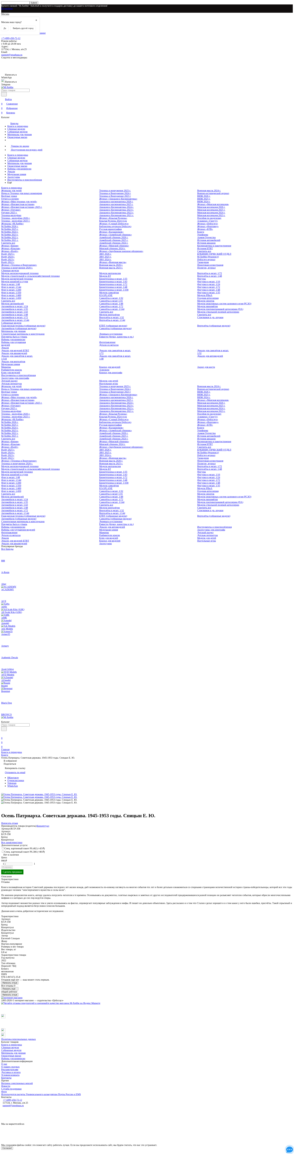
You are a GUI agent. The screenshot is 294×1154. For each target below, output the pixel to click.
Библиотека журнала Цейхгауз (115, 226)
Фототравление (107, 342)
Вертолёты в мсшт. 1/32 (111, 317)
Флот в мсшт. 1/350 (11, 292)
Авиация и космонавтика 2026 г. (116, 201)
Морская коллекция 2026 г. (211, 207)
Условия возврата (10, 1075)
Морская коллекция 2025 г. (211, 210)
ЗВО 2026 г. (105, 254)
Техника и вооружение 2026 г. (17, 267)
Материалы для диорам (19, 134)
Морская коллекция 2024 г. (211, 212)
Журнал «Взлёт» (9, 251)
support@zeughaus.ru (11, 54)
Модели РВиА (204, 295)
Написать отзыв (9, 983)
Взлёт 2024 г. (8, 256)
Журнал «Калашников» (111, 232)
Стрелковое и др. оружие (210, 317)
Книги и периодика (17, 126)
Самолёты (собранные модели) (115, 328)
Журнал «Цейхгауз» (207, 223)
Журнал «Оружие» (11, 210)
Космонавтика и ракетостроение (214, 245)
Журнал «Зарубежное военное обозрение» (121, 251)
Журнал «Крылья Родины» (113, 218)
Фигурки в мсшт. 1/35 (208, 292)
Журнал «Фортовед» (208, 226)
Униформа (202, 234)
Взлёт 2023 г (7, 259)
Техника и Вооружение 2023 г (115, 196)
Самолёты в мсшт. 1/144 (111, 309)
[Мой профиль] (3, 734)
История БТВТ (205, 248)
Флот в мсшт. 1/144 (11, 287)
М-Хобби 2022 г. (9, 237)
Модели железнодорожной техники (20, 273)
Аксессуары (13, 177)
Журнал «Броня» (10, 245)
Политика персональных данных (18, 1039)
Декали (11, 171)
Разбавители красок (11, 369)
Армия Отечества (206, 237)
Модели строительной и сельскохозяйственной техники (30, 276)
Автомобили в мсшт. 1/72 (14, 317)
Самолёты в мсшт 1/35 (111, 301)
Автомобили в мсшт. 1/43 (14, 312)
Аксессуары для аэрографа (15, 378)
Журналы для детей (11, 190)
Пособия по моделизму (209, 218)
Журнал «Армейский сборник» (115, 234)
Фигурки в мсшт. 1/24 (208, 284)
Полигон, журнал (206, 267)
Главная (5, 749)
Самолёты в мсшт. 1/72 (111, 306)
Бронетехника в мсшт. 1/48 (113, 287)
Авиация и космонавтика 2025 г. (116, 204)
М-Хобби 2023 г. (9, 234)
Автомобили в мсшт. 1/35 (14, 309)
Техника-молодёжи (11, 215)
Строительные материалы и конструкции (23, 334)
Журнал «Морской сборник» (114, 245)
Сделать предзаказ (12, 872)
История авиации (206, 243)
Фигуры (201, 278)
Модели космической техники (17, 278)
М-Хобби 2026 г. (9, 226)
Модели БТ (105, 276)
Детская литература (11, 383)
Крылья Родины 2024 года (113, 221)
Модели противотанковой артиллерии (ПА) (220, 309)
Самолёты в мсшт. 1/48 (111, 303)
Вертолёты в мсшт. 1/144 (112, 320)
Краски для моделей (109, 367)
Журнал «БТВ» (205, 229)
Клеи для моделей (10, 372)
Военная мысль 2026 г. (111, 265)
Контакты (6, 1077)
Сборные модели (16, 129)
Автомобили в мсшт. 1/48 (14, 314)
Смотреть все (8, 243)
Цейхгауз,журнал (206, 259)
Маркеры (6, 367)
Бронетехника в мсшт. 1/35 (113, 278)
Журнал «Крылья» (10, 248)
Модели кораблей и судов (14, 281)
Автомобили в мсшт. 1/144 (15, 320)
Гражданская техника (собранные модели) (23, 325)
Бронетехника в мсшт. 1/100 (113, 289)
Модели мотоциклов (110, 273)
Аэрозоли (104, 369)
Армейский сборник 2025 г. (113, 240)
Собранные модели (17, 131)
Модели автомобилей (12, 303)
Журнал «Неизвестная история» (18, 204)
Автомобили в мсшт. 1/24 (14, 306)
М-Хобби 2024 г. (9, 232)
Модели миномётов (207, 306)
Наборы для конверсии (19, 168)
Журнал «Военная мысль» (112, 262)
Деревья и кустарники (111, 334)
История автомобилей (208, 240)
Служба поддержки (11, 1089)
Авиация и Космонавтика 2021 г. (116, 215)
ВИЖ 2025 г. (203, 198)
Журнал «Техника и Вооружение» (19, 265)
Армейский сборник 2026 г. (113, 237)
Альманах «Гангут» (207, 221)
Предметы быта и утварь (14, 336)
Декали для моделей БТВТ (15, 350)
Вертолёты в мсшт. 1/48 (209, 276)
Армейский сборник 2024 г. (113, 243)
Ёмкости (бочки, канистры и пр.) (116, 336)
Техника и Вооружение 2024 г (115, 193)
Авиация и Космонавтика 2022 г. (116, 212)
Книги (200, 232)
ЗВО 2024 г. (105, 259)
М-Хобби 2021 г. (9, 240)
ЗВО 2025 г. (105, 256)
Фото (4, 1091)
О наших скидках (10, 1066)
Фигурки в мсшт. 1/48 (208, 289)
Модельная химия (16, 174)
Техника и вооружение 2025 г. (115, 190)
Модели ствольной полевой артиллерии (218, 312)
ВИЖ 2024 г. (203, 201)
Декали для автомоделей (210, 356)
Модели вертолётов (109, 314)
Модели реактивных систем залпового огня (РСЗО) (224, 303)
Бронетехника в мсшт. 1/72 (113, 284)
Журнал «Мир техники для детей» (19, 201)
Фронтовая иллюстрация (210, 265)
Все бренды (7, 549)
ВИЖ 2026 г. (203, 196)
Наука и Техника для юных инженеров (21, 193)
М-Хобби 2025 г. (9, 229)
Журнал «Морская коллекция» (213, 204)
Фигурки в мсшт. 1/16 (208, 281)
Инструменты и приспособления (24, 179)
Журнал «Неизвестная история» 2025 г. (21, 207)
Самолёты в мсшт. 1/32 (111, 298)
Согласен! (7, 1148)
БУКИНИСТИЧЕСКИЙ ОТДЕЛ (214, 254)
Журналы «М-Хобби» (12, 223)
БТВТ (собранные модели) (113, 325)
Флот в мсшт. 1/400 (11, 295)
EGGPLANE (106, 295)
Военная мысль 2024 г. (209, 190)
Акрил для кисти (206, 367)
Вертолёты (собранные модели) (213, 325)
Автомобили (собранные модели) (18, 328)
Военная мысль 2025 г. (111, 267)
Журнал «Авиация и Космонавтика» (118, 198)
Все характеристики (11, 842)
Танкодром (203, 262)
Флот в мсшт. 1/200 (11, 289)
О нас (4, 1064)
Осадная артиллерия (208, 298)
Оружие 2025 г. (9, 212)
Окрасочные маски (17, 137)
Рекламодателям (9, 1069)
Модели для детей (108, 381)
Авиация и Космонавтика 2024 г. (116, 207)
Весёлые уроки (9, 196)
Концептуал (43, 826)
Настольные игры (108, 383)
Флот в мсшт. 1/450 (11, 298)
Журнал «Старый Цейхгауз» (114, 223)
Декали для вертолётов (13, 361)
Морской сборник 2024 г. (112, 248)
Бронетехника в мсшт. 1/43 (113, 281)
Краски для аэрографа (110, 372)
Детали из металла (109, 345)
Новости (5, 1086)
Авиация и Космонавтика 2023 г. (116, 210)
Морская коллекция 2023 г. (211, 215)
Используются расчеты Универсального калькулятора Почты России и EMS (41, 1094)
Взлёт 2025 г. (8, 254)
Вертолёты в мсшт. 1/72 (209, 273)
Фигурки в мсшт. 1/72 (208, 287)
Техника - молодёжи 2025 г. (15, 221)
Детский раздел (9, 381)
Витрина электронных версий (17, 1083)
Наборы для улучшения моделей (18, 529)
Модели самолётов (109, 292)
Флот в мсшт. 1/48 (10, 284)
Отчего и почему (10, 198)
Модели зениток (205, 301)
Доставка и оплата (11, 1072)
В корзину (7, 867)
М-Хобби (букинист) (208, 256)
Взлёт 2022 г (7, 262)
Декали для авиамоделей (14, 353)
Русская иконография (110, 229)
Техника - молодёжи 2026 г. (15, 218)
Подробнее (7, 8)
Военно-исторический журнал (213, 193)
